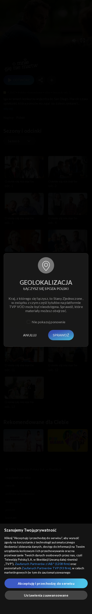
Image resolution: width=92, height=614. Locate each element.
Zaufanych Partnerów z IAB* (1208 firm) (42, 564)
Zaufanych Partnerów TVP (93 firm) (46, 568)
